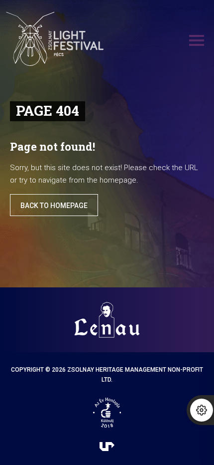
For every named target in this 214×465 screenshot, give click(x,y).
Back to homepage (54, 206)
